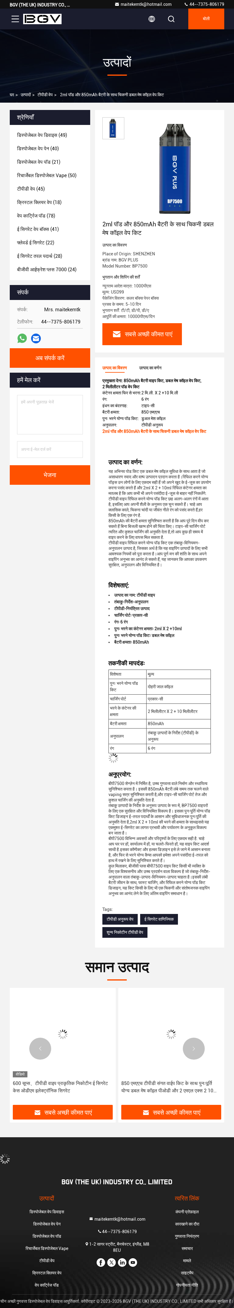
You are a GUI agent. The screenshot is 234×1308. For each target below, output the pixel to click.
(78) (36, 216)
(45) (31, 189)
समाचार (187, 1248)
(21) (38, 162)
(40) (38, 149)
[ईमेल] (36, 339)
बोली (206, 19)
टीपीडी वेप (45, 94)
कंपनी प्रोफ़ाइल (187, 1211)
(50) (46, 175)
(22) (35, 243)
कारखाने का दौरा (187, 1224)
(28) (39, 256)
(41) (38, 229)
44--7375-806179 (206, 4)
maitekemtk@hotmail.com (146, 4)
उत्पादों (26, 94)
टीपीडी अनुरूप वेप (120, 919)
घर (12, 94)
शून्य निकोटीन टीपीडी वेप (125, 932)
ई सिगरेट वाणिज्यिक (159, 919)
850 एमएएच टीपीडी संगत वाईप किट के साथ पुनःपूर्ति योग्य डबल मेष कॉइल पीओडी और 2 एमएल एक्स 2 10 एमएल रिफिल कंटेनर (167, 1087)
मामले (187, 1260)
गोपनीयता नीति (187, 1285)
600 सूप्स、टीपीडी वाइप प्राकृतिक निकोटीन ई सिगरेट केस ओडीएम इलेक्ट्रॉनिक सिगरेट (60, 1087)
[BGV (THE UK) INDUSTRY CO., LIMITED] (42, 19)
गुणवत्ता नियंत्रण (187, 1236)
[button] (40, 1049)
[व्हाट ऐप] (22, 338)
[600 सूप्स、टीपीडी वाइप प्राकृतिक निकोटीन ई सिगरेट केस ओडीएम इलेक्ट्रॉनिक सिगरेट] (63, 1034)
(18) (39, 202)
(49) (42, 135)
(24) (46, 269)
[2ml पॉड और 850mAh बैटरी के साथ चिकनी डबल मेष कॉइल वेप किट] (178, 168)
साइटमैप (187, 1272)
